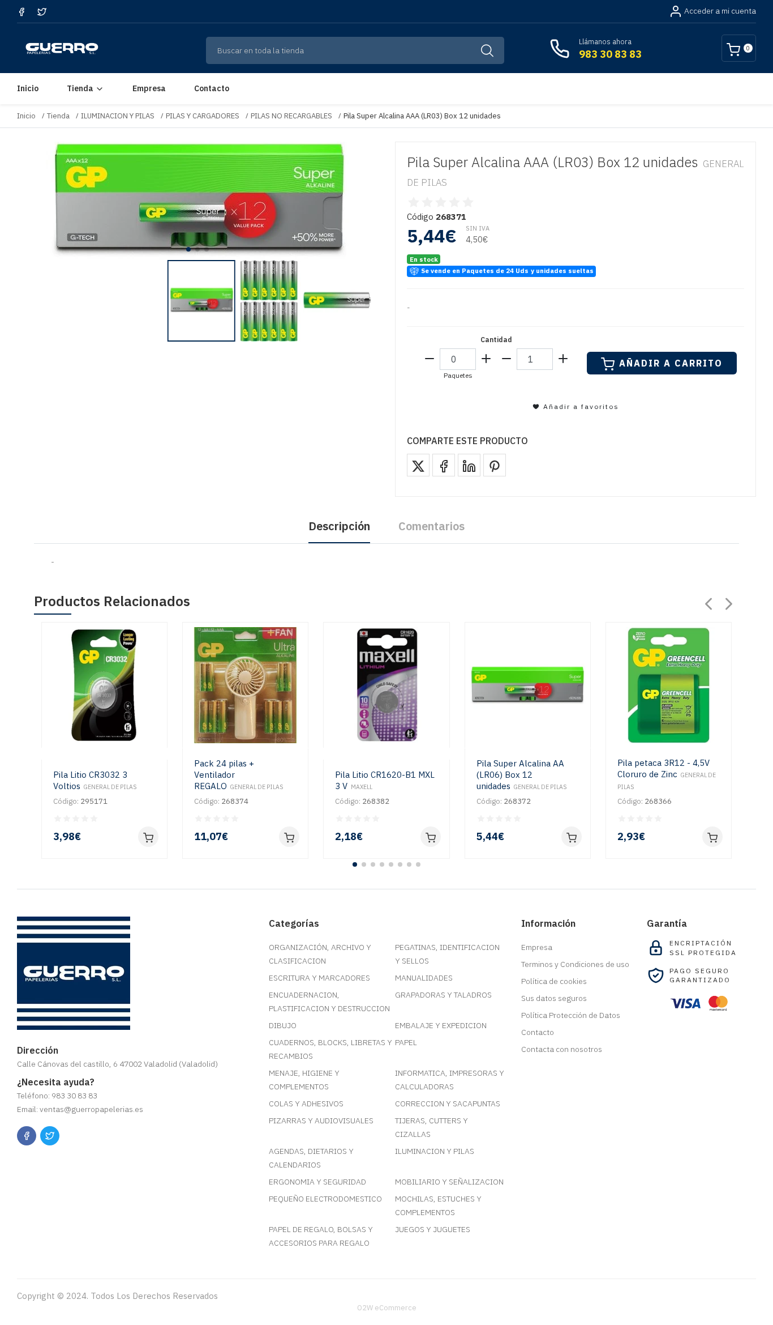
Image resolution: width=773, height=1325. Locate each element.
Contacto (211, 88)
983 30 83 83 (610, 54)
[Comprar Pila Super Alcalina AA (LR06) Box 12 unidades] (571, 836)
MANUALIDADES (424, 978)
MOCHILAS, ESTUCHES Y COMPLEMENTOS (438, 1205)
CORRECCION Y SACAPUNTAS (447, 1103)
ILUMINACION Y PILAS (117, 116)
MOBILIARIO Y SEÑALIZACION (449, 1182)
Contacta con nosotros (561, 1049)
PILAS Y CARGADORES (202, 116)
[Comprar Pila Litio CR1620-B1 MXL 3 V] (430, 836)
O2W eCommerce (386, 1308)
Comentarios (431, 526)
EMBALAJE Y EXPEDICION (441, 1025)
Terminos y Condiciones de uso (575, 964)
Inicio (27, 88)
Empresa (149, 88)
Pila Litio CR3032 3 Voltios (95, 780)
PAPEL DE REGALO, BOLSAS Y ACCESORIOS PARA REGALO (321, 1236)
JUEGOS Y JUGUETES (432, 1229)
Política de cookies (554, 981)
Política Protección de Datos (570, 1015)
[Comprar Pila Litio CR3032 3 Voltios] (148, 836)
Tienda (80, 88)
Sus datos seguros (554, 998)
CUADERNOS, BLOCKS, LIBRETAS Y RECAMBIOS (330, 1049)
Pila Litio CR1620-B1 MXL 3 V (385, 780)
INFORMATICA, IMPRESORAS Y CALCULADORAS (449, 1080)
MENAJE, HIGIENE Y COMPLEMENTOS (304, 1080)
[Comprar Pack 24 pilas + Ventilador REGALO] (289, 836)
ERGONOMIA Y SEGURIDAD (317, 1182)
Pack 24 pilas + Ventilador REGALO (239, 774)
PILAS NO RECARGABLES (291, 116)
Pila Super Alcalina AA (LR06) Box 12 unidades (521, 774)
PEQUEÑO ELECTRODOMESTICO (325, 1199)
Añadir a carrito (671, 363)
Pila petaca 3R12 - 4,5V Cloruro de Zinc (666, 774)
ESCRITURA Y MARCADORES (319, 978)
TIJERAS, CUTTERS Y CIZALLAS (431, 1127)
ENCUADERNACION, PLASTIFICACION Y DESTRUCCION (329, 1001)
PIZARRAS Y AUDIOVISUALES (321, 1120)
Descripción (339, 526)
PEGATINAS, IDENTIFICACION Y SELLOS (447, 954)
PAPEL (406, 1042)
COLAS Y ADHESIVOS (306, 1103)
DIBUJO (283, 1025)
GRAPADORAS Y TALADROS (443, 995)
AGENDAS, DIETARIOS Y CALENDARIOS (311, 1158)
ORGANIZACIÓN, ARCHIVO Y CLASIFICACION (320, 954)
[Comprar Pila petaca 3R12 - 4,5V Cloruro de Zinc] (712, 836)
